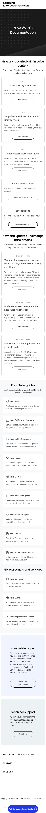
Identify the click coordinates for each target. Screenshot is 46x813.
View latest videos (23, 224)
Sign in (22, 734)
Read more (23, 99)
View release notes (23, 197)
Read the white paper (22, 683)
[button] (19, 751)
